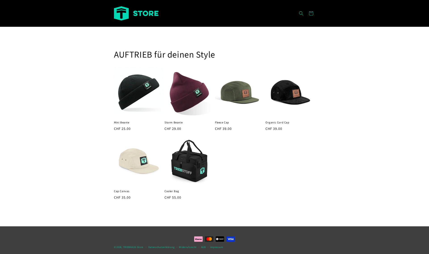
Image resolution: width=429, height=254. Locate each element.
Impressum (216, 247)
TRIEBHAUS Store (133, 247)
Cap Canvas (121, 191)
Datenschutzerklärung (161, 247)
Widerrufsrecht (188, 247)
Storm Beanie (173, 123)
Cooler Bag (171, 191)
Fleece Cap (222, 123)
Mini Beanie (121, 123)
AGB (203, 247)
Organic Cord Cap (277, 123)
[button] (301, 13)
